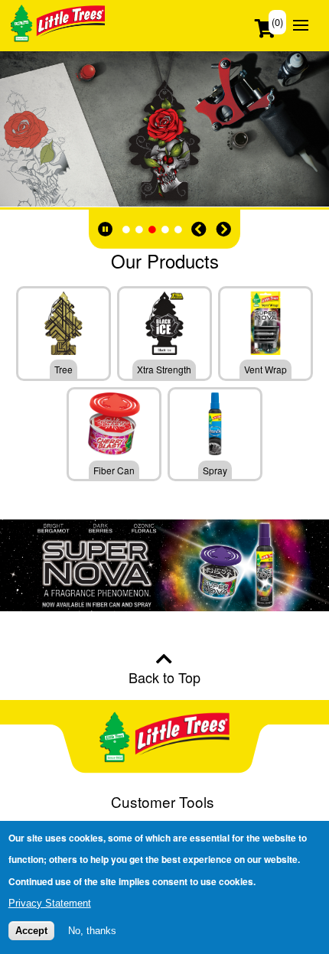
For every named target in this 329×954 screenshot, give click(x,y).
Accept (31, 930)
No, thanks (92, 930)
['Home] (164, 739)
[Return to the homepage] (58, 36)
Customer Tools (162, 801)
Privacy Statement (49, 903)
